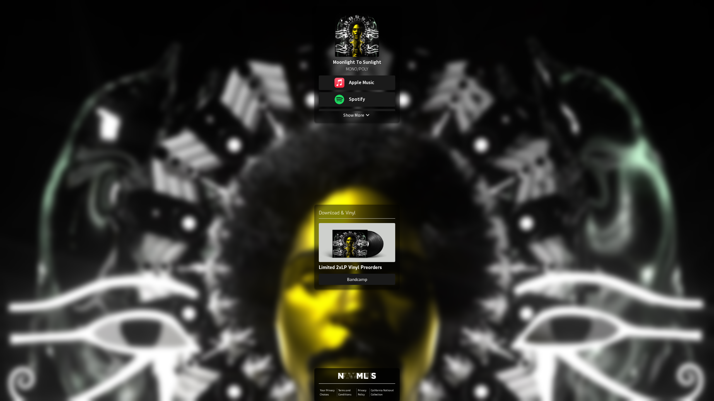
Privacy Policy (362, 392)
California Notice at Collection (382, 392)
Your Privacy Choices (327, 392)
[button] (357, 82)
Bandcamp (357, 279)
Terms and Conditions (344, 392)
